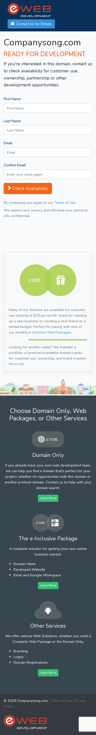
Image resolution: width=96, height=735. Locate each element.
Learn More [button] (48, 498)
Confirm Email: (15, 165)
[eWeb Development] (25, 721)
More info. (17, 363)
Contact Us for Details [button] (33, 23)
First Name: (12, 98)
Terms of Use (65, 202)
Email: (8, 143)
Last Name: (12, 120)
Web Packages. (50, 332)
